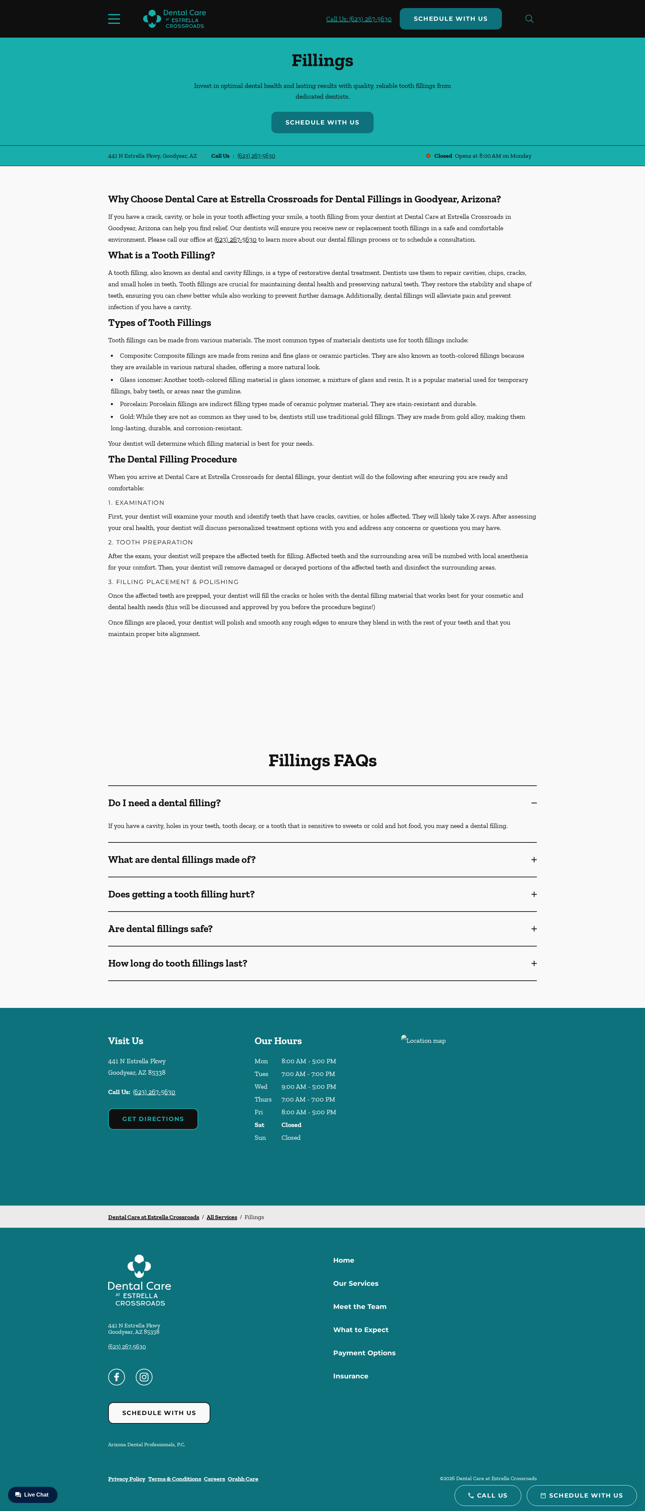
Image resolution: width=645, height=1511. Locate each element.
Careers (214, 1478)
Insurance (351, 1376)
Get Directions (153, 1119)
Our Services (356, 1283)
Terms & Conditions (174, 1478)
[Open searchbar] (529, 18)
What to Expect (361, 1330)
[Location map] (469, 1107)
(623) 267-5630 (256, 155)
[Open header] (115, 18)
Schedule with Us (451, 18)
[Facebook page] (116, 1377)
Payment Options (364, 1353)
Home (343, 1260)
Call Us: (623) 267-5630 (359, 19)
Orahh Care (243, 1478)
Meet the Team (360, 1307)
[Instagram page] (144, 1377)
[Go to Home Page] (174, 19)
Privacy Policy (126, 1478)
